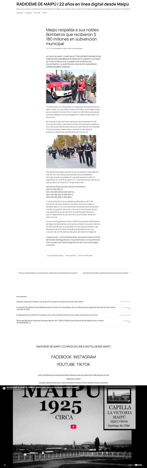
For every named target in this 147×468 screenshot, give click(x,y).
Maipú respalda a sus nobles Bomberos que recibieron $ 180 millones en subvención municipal (72, 36)
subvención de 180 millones (85, 255)
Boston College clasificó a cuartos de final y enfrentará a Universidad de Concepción (48, 273)
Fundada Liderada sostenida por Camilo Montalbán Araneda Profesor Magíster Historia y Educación (73, 383)
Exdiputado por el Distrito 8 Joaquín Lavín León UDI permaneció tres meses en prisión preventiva (57, 315)
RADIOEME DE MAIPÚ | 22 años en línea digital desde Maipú (73, 4)
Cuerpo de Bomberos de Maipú (55, 255)
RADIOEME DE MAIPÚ (73, 379)
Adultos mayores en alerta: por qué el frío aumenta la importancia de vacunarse (50, 302)
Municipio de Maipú (77, 48)
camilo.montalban (56, 48)
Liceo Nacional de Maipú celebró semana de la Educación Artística (105, 273)
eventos (65, 48)
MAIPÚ (70, 48)
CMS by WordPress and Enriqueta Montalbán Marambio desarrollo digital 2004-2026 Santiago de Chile (73, 375)
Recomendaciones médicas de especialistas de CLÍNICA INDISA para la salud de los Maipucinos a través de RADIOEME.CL (60, 322)
